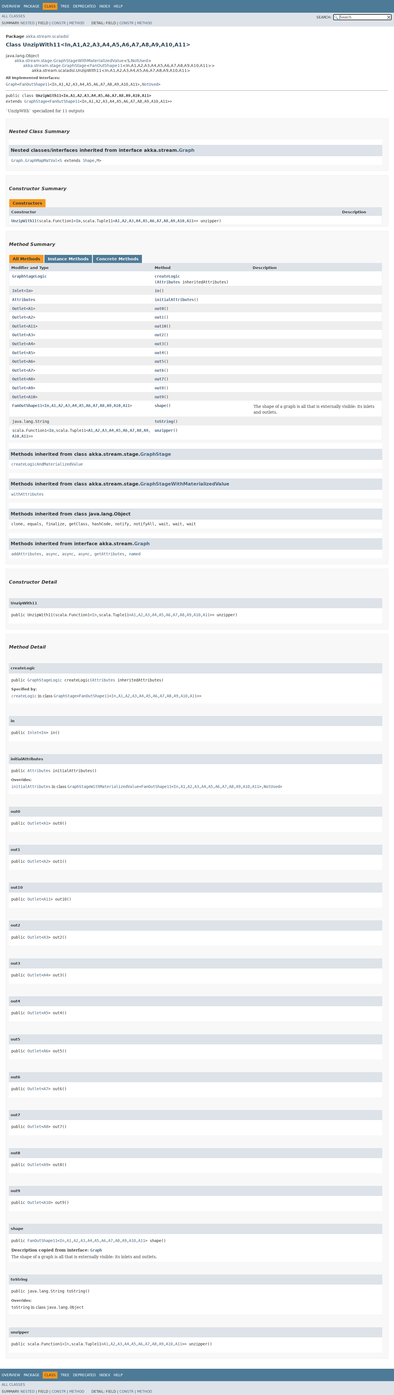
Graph (11, 84)
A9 (172, 221)
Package (32, 6)
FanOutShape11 (106, 65)
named (134, 554)
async (51, 554)
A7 (159, 221)
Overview (11, 6)
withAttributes (27, 494)
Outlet (19, 308)
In (78, 221)
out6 (159, 370)
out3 (159, 343)
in (157, 290)
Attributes (168, 282)
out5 (159, 361)
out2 (159, 335)
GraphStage (35, 101)
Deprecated (84, 6)
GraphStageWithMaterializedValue (184, 484)
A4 (138, 221)
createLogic (167, 276)
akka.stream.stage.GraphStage (55, 65)
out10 (160, 326)
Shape (88, 160)
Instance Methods (68, 259)
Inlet (18, 290)
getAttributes (109, 554)
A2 (124, 221)
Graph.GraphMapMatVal (34, 160)
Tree (65, 6)
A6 (152, 221)
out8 (159, 388)
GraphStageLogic (29, 276)
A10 (180, 221)
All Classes (13, 16)
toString (164, 421)
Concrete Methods (117, 259)
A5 (145, 221)
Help (118, 6)
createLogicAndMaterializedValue (47, 464)
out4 (159, 352)
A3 (131, 221)
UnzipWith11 (24, 221)
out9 (159, 397)
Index (104, 6)
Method (76, 23)
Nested (27, 23)
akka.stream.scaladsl (47, 36)
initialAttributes (174, 299)
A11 (190, 221)
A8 (166, 221)
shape (160, 405)
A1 (117, 221)
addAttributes (26, 554)
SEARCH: (323, 17)
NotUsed (139, 60)
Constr (59, 23)
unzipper (164, 430)
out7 (159, 379)
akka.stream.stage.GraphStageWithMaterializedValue (69, 60)
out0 (159, 308)
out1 (159, 317)
